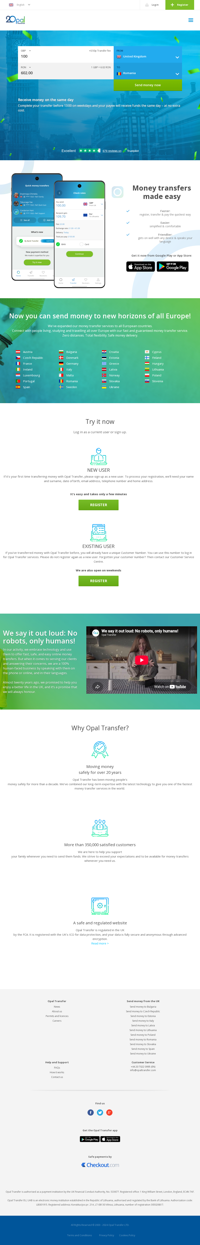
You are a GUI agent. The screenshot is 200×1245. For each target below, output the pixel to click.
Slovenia (157, 381)
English (20, 4)
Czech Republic (33, 357)
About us (57, 1011)
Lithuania (158, 369)
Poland (156, 375)
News (57, 1006)
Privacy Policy (106, 1235)
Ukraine (114, 387)
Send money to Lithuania (143, 1030)
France (27, 363)
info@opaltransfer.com (143, 1070)
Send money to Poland (142, 1034)
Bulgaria (71, 352)
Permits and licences (57, 1016)
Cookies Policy (127, 1235)
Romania (72, 381)
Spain (26, 387)
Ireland (27, 369)
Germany (72, 363)
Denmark (72, 357)
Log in (155, 4)
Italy (69, 369)
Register (182, 4)
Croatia (114, 352)
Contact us (57, 1077)
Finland (156, 357)
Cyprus (157, 352)
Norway (114, 375)
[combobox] (149, 56)
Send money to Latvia (143, 1025)
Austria (27, 352)
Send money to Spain (143, 1049)
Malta (70, 375)
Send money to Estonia (143, 1016)
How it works (57, 1072)
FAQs (57, 1067)
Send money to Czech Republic (143, 1011)
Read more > (100, 943)
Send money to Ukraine (143, 1053)
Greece (114, 363)
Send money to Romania (142, 1039)
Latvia (113, 369)
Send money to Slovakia (143, 1044)
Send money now (148, 85)
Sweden (71, 387)
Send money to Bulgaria (143, 1006)
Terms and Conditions (79, 1235)
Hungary (158, 363)
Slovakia (114, 381)
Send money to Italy (143, 1020)
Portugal (29, 381)
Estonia (114, 357)
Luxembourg (31, 375)
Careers (57, 1020)
